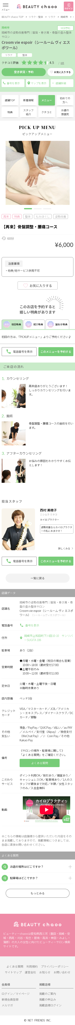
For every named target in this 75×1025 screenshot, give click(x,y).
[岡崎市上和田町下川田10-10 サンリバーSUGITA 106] (37, 83)
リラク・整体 (36, 16)
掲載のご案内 (47, 994)
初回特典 (16, 324)
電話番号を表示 (13, 83)
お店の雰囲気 (65, 112)
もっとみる (38, 893)
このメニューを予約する (55, 352)
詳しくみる (64, 548)
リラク (51, 16)
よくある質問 (14, 966)
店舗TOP (10, 100)
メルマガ (7, 1005)
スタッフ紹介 (28, 112)
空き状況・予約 (24, 72)
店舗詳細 (61, 83)
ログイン (69, 8)
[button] (28, 208)
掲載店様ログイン (50, 1005)
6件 (62, 63)
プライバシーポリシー (55, 966)
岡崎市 (64, 16)
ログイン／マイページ (16, 994)
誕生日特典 (61, 324)
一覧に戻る (38, 578)
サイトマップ (13, 972)
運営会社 (30, 972)
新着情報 (28, 100)
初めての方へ (65, 100)
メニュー (46, 100)
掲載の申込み (47, 999)
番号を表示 (32, 625)
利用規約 (32, 966)
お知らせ (44, 972)
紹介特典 (38, 324)
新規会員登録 (10, 999)
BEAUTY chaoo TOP (12, 16)
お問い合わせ (62, 972)
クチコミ (46, 112)
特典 (10, 112)
